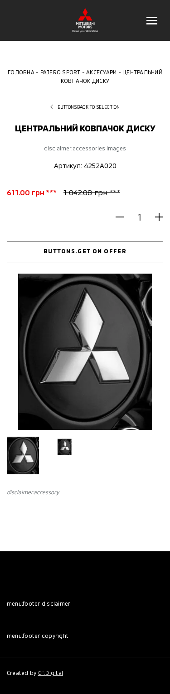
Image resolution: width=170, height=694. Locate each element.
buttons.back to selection (89, 107)
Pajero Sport (60, 72)
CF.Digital (50, 673)
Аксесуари (101, 72)
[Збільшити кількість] (155, 217)
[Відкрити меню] (152, 20)
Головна (21, 72)
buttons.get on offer (85, 251)
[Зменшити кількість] (123, 217)
